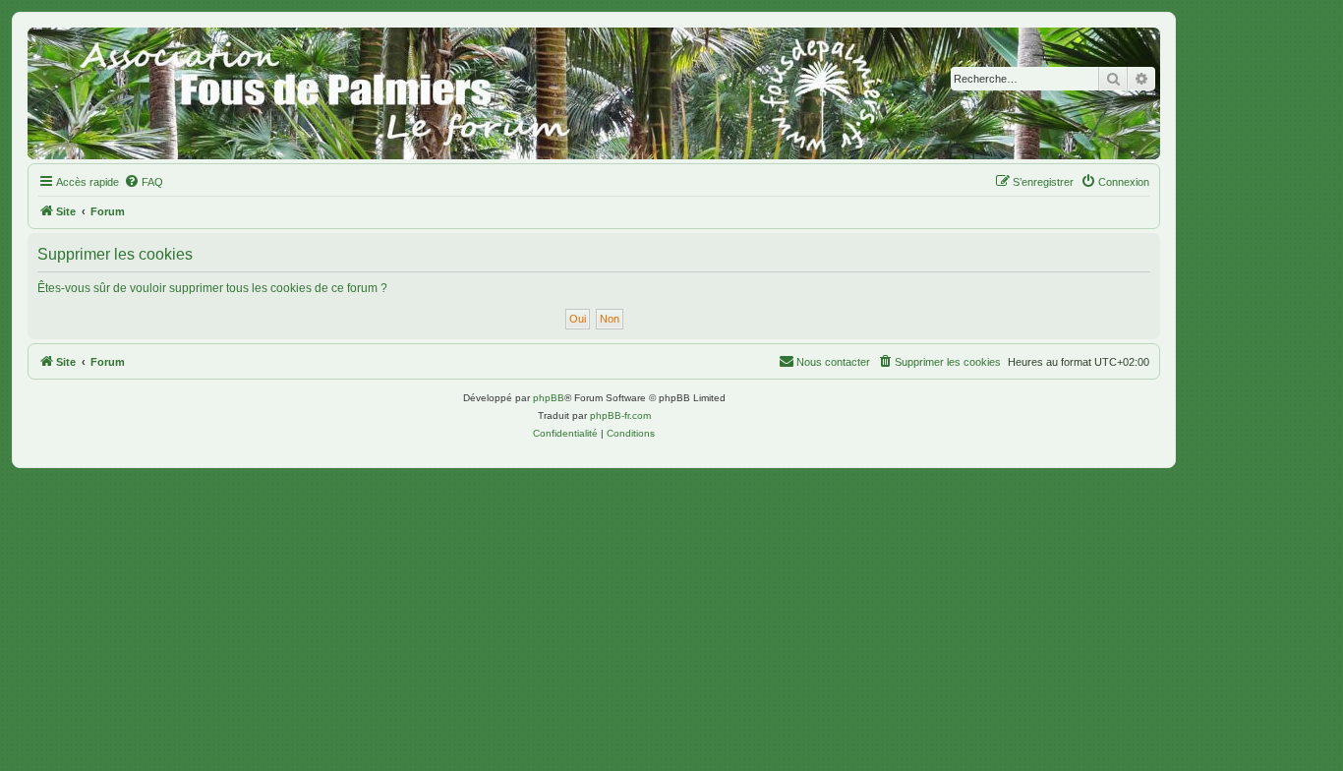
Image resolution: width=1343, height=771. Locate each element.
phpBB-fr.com (620, 415)
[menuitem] (143, 182)
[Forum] (594, 93)
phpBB (548, 397)
